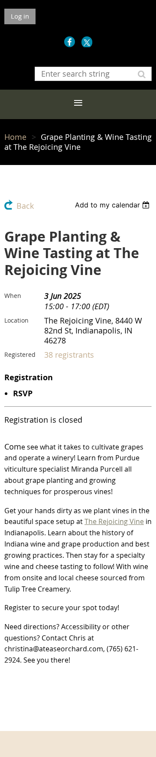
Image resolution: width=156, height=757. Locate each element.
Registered (20, 354)
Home (15, 137)
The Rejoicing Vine (114, 521)
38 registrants (69, 355)
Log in (20, 16)
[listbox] (113, 205)
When (12, 295)
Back (25, 206)
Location (16, 320)
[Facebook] (69, 41)
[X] (86, 41)
